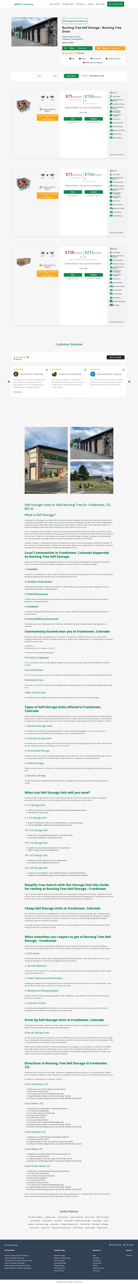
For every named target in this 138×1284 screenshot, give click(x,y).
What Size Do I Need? (94, 62)
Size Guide (96, 1258)
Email (83, 58)
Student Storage (59, 1271)
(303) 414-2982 (68, 43)
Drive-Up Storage (59, 1260)
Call (72, 58)
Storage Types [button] (68, 4)
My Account (100, 4)
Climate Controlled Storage (62, 1258)
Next (129, 382)
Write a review (115, 357)
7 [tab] (71, 398)
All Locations (116, 4)
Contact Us (129, 1255)
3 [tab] (58, 398)
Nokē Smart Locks (98, 1268)
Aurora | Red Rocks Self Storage (14, 1258)
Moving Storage (59, 1265)
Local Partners (97, 1263)
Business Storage (59, 1255)
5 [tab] (64, 398)
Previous (9, 382)
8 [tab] (74, 398)
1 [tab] (52, 398)
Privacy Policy (78, 1282)
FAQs (94, 1255)
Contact (91, 4)
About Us (95, 1265)
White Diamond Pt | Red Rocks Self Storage (18, 1268)
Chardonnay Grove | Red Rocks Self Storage (18, 1260)
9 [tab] (77, 398)
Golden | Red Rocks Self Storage (15, 1263)
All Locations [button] (55, 4)
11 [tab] (83, 398)
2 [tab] (55, 398)
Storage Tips (97, 1260)
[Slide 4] (39, 43)
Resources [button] (81, 4)
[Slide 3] (36, 43)
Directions (96, 58)
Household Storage (60, 1263)
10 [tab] (80, 398)
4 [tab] (61, 398)
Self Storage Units (59, 1268)
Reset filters (71, 76)
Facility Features (114, 58)
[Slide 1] (29, 43)
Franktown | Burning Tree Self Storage (17, 1255)
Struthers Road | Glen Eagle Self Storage (17, 1265)
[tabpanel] (30, 382)
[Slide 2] (32, 43)
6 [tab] (67, 398)
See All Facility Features (116, 154)
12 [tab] (86, 398)
